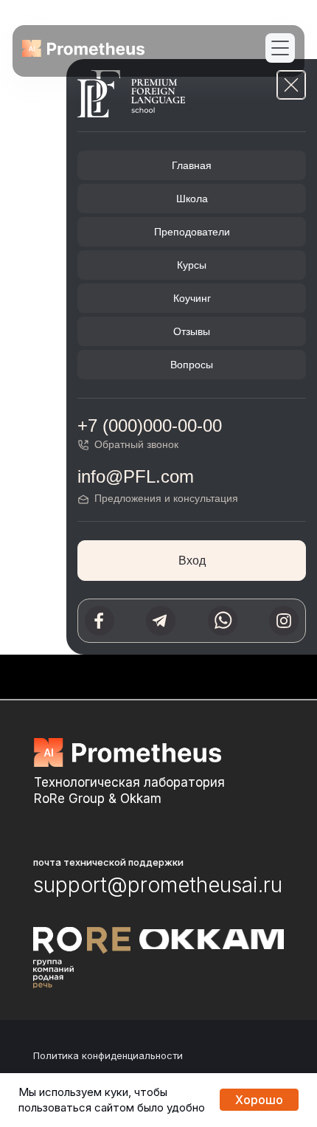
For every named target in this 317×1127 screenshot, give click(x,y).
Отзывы (191, 331)
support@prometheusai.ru (157, 884)
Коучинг (192, 298)
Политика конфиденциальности (108, 1055)
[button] (280, 48)
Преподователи (192, 232)
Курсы (191, 265)
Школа (192, 198)
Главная (192, 165)
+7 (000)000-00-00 (149, 425)
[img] (83, 48)
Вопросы (191, 365)
